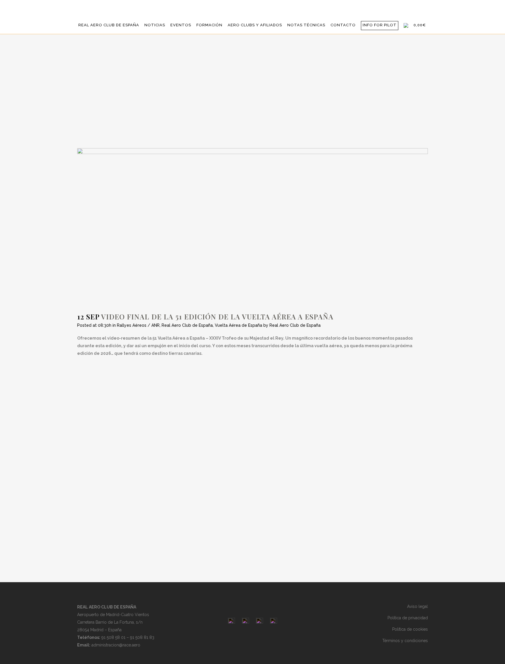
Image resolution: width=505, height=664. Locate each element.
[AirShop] (406, 25)
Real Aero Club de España (187, 325)
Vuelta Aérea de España (238, 325)
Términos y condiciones (405, 640)
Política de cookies (410, 629)
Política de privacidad (408, 617)
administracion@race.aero (115, 645)
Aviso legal (417, 606)
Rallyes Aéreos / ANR (138, 325)
